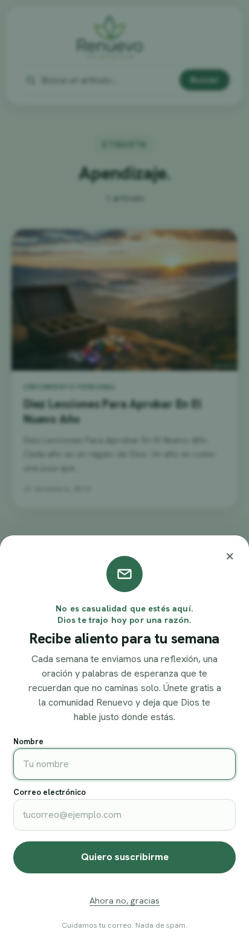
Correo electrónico (49, 792)
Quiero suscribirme (125, 856)
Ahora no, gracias (124, 900)
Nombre (28, 741)
